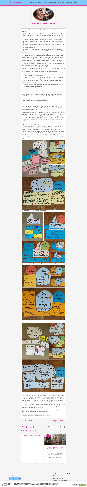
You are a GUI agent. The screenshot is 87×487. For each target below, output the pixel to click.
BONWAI (17, 2)
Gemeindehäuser (47, 415)
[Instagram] (10, 478)
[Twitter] (13, 478)
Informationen (68, 2)
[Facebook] (19, 478)
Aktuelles (37, 2)
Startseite (32, 2)
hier (63, 406)
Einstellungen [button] (75, 484)
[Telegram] (16, 478)
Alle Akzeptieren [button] (82, 484)
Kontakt (75, 2)
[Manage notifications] (84, 484)
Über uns (44, 2)
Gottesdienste (60, 2)
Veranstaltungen (52, 2)
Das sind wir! (47, 414)
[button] (45, 427)
